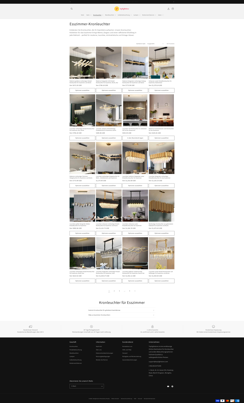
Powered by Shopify (105, 398)
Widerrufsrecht (115, 398)
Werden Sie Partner (102, 360)
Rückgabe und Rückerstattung (131, 356)
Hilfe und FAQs (126, 350)
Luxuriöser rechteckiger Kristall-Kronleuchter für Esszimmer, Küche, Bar (82, 272)
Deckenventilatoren (76, 363)
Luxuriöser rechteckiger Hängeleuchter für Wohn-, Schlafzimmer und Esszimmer (108, 177)
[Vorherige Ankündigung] (70, 2)
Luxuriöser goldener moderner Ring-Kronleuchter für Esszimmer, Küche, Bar (133, 272)
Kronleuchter (74, 346)
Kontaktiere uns (127, 346)
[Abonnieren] (102, 386)
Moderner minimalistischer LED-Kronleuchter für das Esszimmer (161, 129)
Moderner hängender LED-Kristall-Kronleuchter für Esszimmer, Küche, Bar (107, 81)
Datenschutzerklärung (126, 398)
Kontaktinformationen (149, 398)
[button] (72, 9)
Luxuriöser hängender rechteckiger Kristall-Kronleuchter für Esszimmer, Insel (108, 272)
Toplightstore (96, 398)
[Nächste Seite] (135, 291)
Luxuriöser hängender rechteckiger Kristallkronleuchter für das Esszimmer (159, 177)
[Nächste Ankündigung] (174, 2)
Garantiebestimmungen (129, 360)
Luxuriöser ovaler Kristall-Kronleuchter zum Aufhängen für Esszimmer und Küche (161, 272)
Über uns (99, 350)
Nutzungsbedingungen (103, 356)
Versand (124, 353)
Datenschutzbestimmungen (104, 353)
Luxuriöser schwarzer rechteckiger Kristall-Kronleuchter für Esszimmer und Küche (108, 224)
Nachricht (99, 346)
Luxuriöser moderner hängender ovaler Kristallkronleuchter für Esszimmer (133, 177)
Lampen (72, 356)
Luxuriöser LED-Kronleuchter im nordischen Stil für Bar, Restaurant (134, 129)
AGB (135, 398)
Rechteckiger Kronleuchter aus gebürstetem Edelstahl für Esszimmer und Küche (161, 224)
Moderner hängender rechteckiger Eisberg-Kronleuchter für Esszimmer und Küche (134, 81)
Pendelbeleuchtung (76, 350)
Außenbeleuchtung (75, 360)
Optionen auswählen (82, 90)
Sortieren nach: (141, 43)
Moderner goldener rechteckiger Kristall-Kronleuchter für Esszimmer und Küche (81, 81)
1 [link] (109, 291)
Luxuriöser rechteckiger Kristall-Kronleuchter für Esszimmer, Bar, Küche (82, 129)
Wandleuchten (74, 353)
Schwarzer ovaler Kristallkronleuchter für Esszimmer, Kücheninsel (160, 81)
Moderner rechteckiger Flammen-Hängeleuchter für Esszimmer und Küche (81, 177)
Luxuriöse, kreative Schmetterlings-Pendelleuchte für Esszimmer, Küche (106, 129)
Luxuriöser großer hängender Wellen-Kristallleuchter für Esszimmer (80, 224)
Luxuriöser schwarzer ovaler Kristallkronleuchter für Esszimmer (132, 224)
